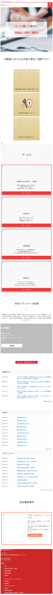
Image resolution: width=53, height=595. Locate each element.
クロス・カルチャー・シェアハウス (13, 579)
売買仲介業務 (8, 570)
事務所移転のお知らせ (22, 442)
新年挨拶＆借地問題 (22, 480)
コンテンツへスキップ (6, 1)
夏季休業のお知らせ (22, 420)
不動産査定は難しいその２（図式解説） (27, 461)
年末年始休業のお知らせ (23, 423)
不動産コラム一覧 (47, 401)
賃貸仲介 (7, 575)
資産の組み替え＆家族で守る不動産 (26, 467)
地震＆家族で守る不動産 (23, 464)
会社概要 (11, 345)
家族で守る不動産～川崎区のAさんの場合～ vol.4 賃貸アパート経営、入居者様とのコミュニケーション (34, 396)
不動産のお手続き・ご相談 (11, 568)
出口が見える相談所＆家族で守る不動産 (27, 483)
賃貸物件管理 (8, 573)
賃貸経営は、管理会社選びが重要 (25, 473)
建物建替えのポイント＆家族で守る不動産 (27, 477)
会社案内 (7, 581)
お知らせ (7, 588)
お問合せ (3, 563)
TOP (6, 566)
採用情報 (7, 583)
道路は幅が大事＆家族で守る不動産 (26, 458)
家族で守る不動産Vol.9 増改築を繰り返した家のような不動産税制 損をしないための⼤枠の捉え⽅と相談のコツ (34, 377)
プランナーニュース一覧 (46, 490)
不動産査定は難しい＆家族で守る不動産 (27, 470)
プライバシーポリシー (10, 585)
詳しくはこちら (26, 193)
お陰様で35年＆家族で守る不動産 (25, 486)
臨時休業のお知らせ (22, 417)
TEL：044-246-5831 (6, 558)
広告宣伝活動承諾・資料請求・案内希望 (14, 592)
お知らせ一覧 (48, 449)
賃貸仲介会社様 (8, 590)
